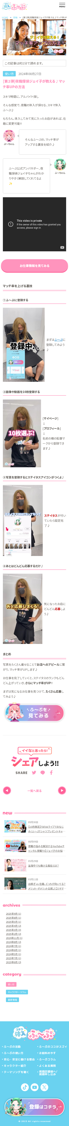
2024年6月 (12, 950)
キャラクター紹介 (15, 1065)
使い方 (11, 984)
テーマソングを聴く (16, 1072)
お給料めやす (47, 1053)
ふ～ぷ (58, 340)
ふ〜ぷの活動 (12, 1046)
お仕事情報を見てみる (34, 265)
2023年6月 (12, 962)
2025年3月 (12, 930)
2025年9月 (12, 913)
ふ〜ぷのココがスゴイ (53, 1046)
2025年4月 (12, 926)
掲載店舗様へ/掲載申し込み (48, 1073)
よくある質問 (47, 1065)
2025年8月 (12, 918)
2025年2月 (12, 934)
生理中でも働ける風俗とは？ (43, 865)
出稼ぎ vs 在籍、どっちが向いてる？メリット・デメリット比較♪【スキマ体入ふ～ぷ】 (47, 888)
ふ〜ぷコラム (47, 1059)
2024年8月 (12, 942)
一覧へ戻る (34, 791)
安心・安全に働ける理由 (19, 1059)
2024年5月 (12, 954)
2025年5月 (12, 922)
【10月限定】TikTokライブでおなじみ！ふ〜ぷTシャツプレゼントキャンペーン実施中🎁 (46, 831)
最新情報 (12, 999)
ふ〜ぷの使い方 (14, 1053)
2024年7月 (12, 946)
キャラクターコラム (17, 992)
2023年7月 (12, 958)
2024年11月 (12, 938)
